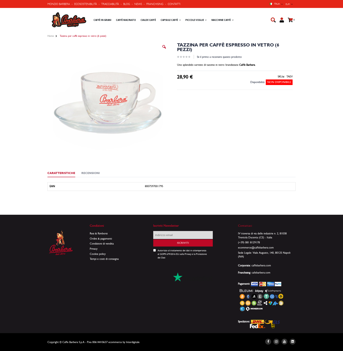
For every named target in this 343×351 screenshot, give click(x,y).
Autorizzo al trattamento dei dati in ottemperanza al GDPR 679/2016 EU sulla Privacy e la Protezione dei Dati (182, 254)
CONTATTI (174, 4)
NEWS (138, 4)
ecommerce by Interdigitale (124, 342)
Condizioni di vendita (102, 243)
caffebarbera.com (261, 265)
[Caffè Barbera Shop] (69, 20)
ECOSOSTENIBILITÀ (85, 4)
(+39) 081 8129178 (249, 242)
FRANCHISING (154, 4)
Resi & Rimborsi (99, 233)
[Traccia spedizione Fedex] (257, 325)
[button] (164, 50)
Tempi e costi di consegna (104, 258)
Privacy (93, 248)
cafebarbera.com (261, 272)
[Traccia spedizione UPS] (273, 325)
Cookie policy (98, 253)
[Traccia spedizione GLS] (272, 321)
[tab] (64, 173)
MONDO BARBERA (58, 4)
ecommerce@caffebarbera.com (256, 247)
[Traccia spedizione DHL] (257, 321)
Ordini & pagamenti (101, 238)
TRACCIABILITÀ (110, 4)
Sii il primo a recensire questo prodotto (219, 56)
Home (50, 35)
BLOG (126, 4)
